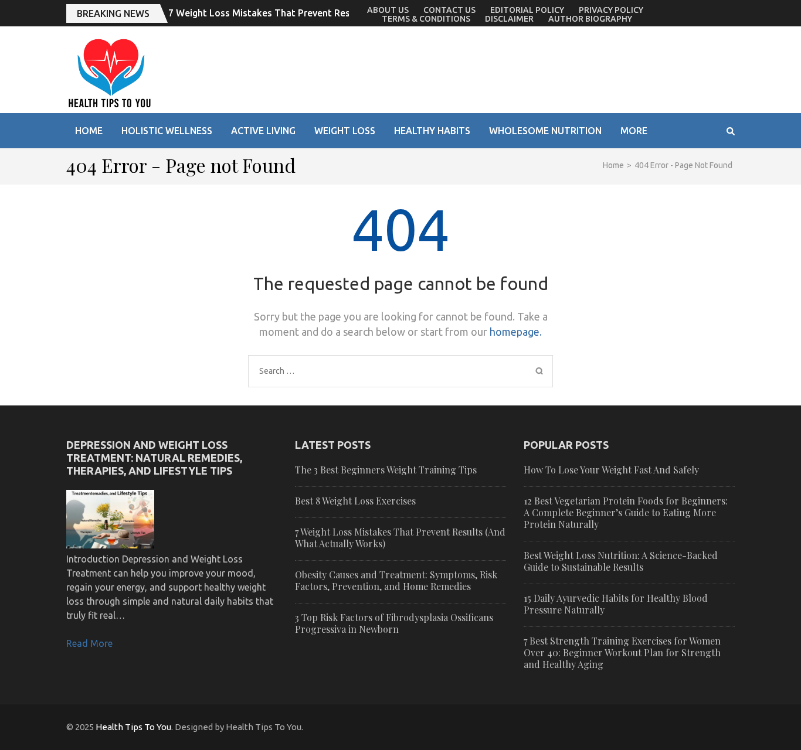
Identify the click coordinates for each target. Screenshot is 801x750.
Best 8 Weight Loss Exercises (355, 501)
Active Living (263, 130)
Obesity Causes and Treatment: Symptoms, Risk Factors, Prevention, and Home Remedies (396, 580)
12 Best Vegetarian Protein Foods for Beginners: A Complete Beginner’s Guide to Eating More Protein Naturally (626, 512)
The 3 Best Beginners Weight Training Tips (386, 469)
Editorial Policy (527, 10)
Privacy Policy (611, 10)
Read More (89, 643)
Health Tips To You (133, 727)
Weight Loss (344, 130)
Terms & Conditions (426, 18)
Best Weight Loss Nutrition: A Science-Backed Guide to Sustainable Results (621, 561)
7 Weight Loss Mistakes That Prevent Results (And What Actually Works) (328, 13)
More (633, 130)
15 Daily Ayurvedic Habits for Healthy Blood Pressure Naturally (616, 604)
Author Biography (590, 18)
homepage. (516, 332)
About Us (388, 10)
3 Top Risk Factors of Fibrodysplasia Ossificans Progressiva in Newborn (394, 623)
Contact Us (449, 10)
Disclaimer (509, 18)
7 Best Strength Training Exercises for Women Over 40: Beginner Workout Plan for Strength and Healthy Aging (622, 652)
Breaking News (113, 13)
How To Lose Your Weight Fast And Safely (611, 469)
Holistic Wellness (166, 130)
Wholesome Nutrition (545, 130)
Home (89, 130)
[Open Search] (731, 131)
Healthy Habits (432, 130)
